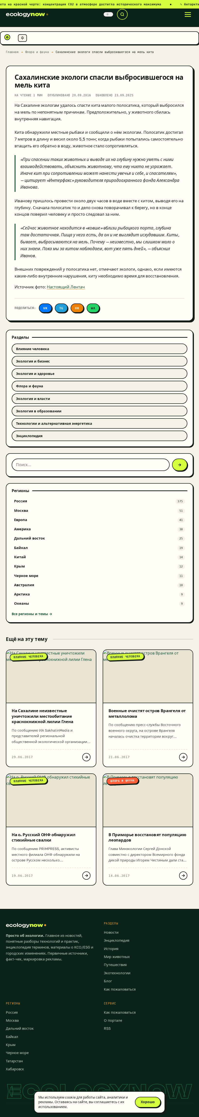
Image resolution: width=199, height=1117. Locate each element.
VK (45, 308)
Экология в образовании (38, 411)
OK (77, 308)
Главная (12, 52)
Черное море (17, 1053)
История (111, 949)
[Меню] (187, 14)
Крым (11, 1045)
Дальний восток (20, 1028)
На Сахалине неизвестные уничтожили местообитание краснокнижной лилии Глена (42, 716)
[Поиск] (122, 14)
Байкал (12, 1037)
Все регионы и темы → (32, 614)
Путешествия (115, 965)
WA (93, 308)
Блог (108, 981)
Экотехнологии (117, 973)
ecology (25, 14)
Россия (12, 1012)
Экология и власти (33, 399)
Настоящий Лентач (66, 286)
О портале (113, 1020)
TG (61, 308)
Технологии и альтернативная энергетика (54, 423)
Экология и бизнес (33, 361)
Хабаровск (15, 1069)
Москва (12, 1020)
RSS (107, 1028)
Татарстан (14, 1061)
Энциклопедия (29, 436)
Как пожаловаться (120, 989)
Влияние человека (32, 349)
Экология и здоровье (35, 374)
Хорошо (148, 1102)
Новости (111, 932)
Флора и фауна (37, 52)
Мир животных (117, 957)
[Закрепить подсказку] (22, 38)
